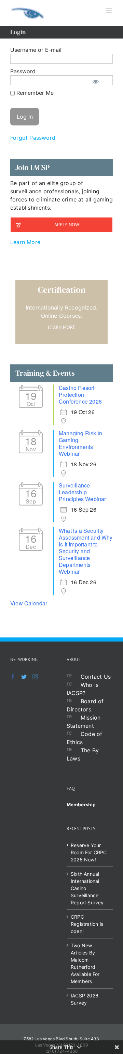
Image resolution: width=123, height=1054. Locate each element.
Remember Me (34, 92)
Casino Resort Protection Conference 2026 (80, 394)
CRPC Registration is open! (87, 924)
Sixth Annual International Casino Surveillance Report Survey (87, 888)
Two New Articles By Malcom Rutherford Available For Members (85, 963)
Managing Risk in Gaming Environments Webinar (80, 443)
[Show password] (96, 81)
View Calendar (28, 603)
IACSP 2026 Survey (84, 999)
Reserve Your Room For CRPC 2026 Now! (89, 852)
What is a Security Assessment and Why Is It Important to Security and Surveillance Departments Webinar (86, 551)
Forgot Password (32, 137)
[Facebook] (13, 676)
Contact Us (96, 676)
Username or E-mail (36, 49)
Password (23, 71)
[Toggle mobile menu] (109, 10)
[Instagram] (35, 676)
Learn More (25, 242)
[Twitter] (24, 676)
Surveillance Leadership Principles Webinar (82, 492)
